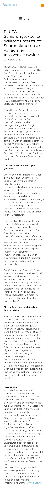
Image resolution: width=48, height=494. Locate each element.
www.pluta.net (34, 483)
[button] (42, 5)
